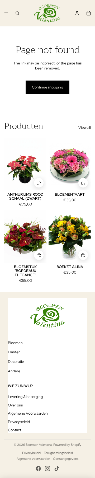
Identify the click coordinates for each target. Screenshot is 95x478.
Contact (14, 430)
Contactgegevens (65, 459)
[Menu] (6, 13)
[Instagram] (47, 468)
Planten (14, 352)
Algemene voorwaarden (33, 459)
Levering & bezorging (25, 396)
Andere (14, 371)
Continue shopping (47, 87)
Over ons (15, 405)
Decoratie (16, 361)
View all (84, 127)
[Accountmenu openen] (77, 13)
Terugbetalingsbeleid (58, 453)
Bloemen (15, 342)
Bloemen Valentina (39, 445)
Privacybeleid (19, 421)
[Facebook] (38, 468)
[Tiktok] (57, 468)
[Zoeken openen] (17, 13)
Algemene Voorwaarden (28, 413)
